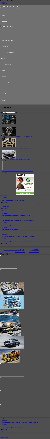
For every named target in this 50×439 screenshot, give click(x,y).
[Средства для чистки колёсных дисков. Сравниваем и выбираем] (12, 294)
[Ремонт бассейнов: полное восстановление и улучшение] (9, 321)
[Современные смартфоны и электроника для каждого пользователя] (9, 146)
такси (11, 253)
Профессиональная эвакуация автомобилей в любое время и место (17, 171)
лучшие (44, 250)
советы (8, 253)
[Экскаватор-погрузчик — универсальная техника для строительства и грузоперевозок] (10, 362)
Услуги (4, 70)
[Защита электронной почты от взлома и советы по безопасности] (9, 135)
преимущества (34, 252)
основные (11, 252)
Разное (4, 76)
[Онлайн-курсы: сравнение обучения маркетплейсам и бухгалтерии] (12, 308)
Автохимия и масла (9, 52)
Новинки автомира (7, 40)
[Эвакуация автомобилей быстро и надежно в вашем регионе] (9, 158)
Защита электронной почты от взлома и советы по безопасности (17, 136)
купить (40, 250)
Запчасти (5, 46)
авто (3, 250)
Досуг (6, 87)
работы (40, 252)
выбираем (26, 249)
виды (22, 250)
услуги (14, 253)
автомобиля (16, 250)
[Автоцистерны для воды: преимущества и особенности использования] (12, 376)
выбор (30, 250)
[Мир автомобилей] (9, 8)
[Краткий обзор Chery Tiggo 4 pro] (12, 349)
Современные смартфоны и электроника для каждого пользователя (17, 148)
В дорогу (7, 82)
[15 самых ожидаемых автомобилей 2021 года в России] (12, 389)
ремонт (2, 253)
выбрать (35, 250)
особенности (20, 252)
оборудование (6, 252)
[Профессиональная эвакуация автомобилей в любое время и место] (9, 169)
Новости (4, 58)
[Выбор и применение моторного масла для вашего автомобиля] (10, 335)
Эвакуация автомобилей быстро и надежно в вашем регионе (16, 159)
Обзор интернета (9, 93)
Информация (8, 64)
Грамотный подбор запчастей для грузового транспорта (15, 124)
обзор (1, 252)
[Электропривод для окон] (12, 416)
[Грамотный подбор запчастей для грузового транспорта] (9, 123)
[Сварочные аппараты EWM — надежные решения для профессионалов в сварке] (8, 268)
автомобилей (8, 250)
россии (5, 253)
